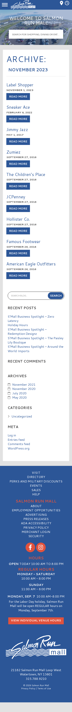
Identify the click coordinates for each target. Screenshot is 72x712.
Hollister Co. (18, 219)
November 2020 (24, 388)
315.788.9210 (36, 679)
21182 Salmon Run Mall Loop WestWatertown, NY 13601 (36, 672)
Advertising (36, 514)
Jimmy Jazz (17, 129)
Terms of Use (44, 688)
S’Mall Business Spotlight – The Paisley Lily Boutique (35, 340)
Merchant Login (36, 531)
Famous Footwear (23, 241)
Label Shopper (19, 85)
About (36, 506)
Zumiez (13, 152)
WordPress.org (18, 448)
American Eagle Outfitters (31, 264)
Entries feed (16, 439)
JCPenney (15, 197)
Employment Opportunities (36, 510)
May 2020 (19, 397)
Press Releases (36, 519)
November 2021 (24, 384)
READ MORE (18, 96)
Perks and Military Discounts (36, 481)
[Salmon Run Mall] (36, 647)
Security (36, 536)
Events (36, 485)
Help (36, 494)
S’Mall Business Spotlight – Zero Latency (31, 318)
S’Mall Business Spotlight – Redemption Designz (27, 331)
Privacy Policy (36, 527)
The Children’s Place (25, 174)
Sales (36, 490)
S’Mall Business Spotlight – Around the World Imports (35, 348)
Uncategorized (22, 416)
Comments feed (19, 444)
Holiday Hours (18, 325)
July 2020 (19, 393)
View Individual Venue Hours (36, 620)
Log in (12, 435)
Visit (36, 472)
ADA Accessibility (36, 523)
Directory (36, 477)
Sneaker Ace (18, 107)
